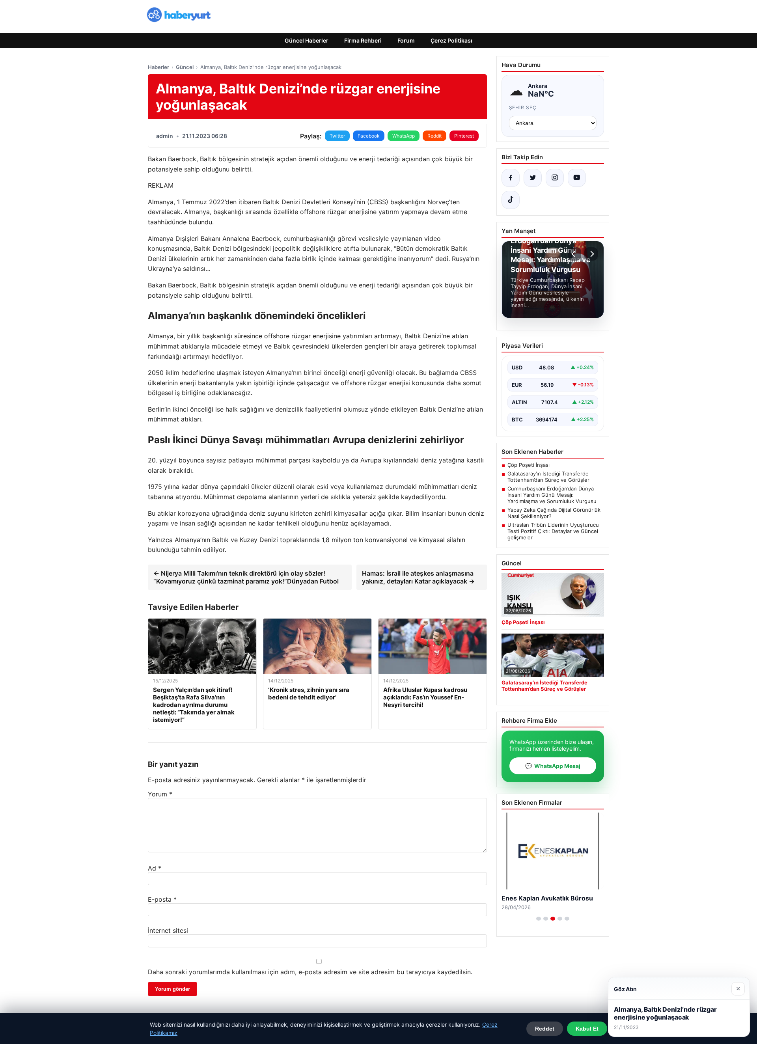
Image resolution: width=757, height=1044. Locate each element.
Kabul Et (587, 1028)
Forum (406, 40)
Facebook (369, 136)
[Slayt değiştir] (538, 919)
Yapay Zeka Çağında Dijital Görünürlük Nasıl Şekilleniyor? (553, 513)
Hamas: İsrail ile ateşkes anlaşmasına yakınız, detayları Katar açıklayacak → (418, 577)
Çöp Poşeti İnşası (528, 465)
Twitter (337, 136)
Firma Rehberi (363, 40)
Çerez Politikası (451, 40)
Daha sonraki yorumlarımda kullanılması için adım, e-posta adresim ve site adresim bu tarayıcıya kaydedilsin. (310, 972)
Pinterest (464, 136)
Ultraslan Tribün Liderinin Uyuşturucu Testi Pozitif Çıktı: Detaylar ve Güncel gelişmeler (553, 531)
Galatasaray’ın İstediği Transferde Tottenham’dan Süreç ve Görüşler (548, 476)
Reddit (434, 136)
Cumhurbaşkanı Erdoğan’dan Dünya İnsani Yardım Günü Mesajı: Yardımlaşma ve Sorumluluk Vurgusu (552, 494)
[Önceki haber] (574, 254)
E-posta (162, 899)
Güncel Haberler (306, 40)
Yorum (160, 794)
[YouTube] (577, 178)
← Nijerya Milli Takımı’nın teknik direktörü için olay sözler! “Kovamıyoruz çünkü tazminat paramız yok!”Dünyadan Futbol (246, 577)
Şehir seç (523, 107)
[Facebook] (511, 178)
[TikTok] (511, 200)
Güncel (185, 67)
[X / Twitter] (533, 178)
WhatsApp (403, 136)
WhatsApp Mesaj (552, 765)
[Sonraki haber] (591, 254)
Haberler (158, 67)
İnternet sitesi (168, 930)
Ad (154, 868)
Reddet (544, 1028)
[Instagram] (555, 178)
